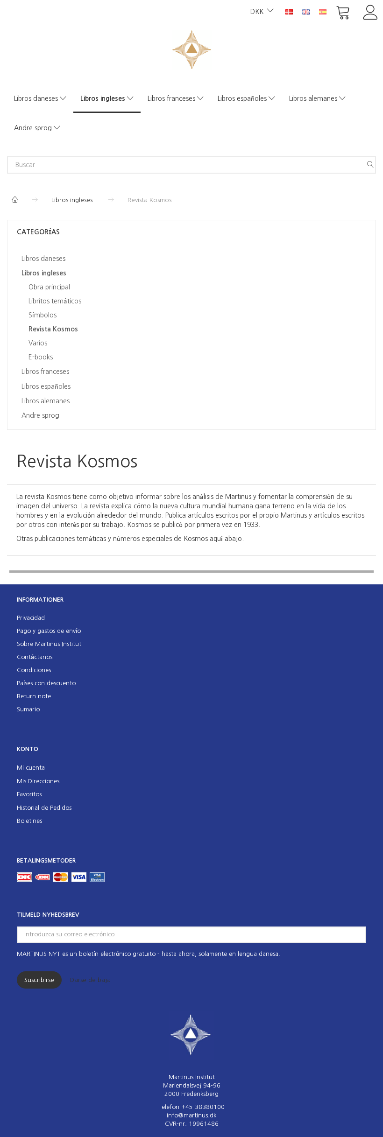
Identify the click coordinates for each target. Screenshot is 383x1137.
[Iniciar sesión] (370, 11)
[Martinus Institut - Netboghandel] (192, 49)
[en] (306, 11)
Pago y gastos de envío (49, 631)
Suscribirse (39, 980)
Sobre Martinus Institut (49, 644)
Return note (34, 696)
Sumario (28, 709)
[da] (289, 11)
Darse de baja (90, 980)
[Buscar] (370, 164)
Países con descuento (46, 683)
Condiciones (34, 670)
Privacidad (31, 618)
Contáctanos (34, 657)
